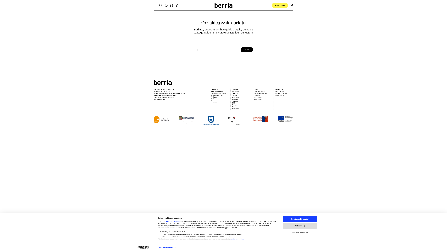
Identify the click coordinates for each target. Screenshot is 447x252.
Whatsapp (235, 91)
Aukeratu (298, 226)
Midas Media (279, 95)
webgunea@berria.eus (169, 95)
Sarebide (214, 102)
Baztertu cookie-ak (300, 233)
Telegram (235, 93)
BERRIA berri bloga (217, 95)
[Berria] (163, 84)
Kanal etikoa (257, 99)
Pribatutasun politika (260, 93)
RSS (233, 103)
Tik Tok (234, 105)
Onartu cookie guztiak (300, 219)
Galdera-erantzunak (217, 99)
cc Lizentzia (257, 97)
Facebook (235, 97)
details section (237, 239)
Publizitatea (214, 97)
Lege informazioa (259, 91)
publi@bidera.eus (168, 97)
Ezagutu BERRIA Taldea (218, 93)
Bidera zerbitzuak (281, 93)
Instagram (235, 99)
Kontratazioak (215, 101)
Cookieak (257, 95)
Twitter (234, 95)
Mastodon (235, 108)
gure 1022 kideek (172, 221)
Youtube (235, 101)
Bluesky (234, 107)
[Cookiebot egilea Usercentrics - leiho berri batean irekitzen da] (142, 247)
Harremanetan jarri (160, 99)
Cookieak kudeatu (165, 247)
